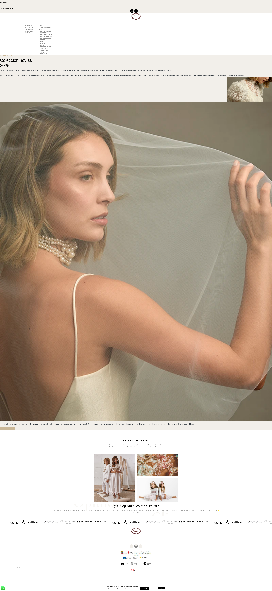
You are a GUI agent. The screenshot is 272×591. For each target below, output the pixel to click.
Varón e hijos (44, 50)
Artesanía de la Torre (45, 28)
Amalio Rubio (44, 48)
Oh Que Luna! (29, 25)
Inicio (4, 23)
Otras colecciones (43, 42)
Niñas (42, 25)
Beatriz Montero (45, 31)
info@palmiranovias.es (6, 8)
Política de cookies (45, 567)
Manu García (29, 29)
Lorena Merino (29, 31)
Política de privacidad (35, 567)
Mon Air (42, 39)
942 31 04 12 (3, 3)
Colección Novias (30, 23)
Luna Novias (28, 32)
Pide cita (67, 23)
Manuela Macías (45, 38)
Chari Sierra (44, 32)
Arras (58, 23)
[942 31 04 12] (0, 0)
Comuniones (45, 23)
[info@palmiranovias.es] (0, 6)
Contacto (78, 23)
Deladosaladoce (46, 34)
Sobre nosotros (15, 23)
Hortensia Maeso (46, 36)
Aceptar (161, 588)
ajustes (144, 588)
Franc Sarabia (29, 27)
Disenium (22, 567)
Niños (42, 45)
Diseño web (12, 567)
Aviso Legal (27, 567)
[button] (31, 23)
